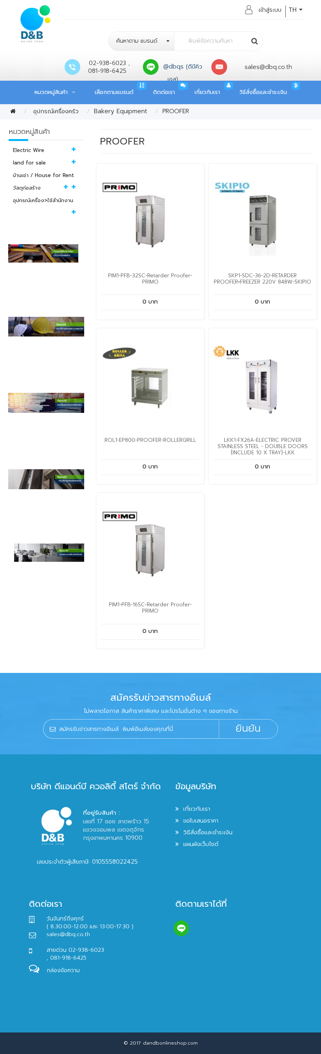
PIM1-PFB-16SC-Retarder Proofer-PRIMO (150, 608)
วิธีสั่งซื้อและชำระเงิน (263, 92)
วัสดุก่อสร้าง (27, 188)
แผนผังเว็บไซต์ (200, 844)
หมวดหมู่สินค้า (53, 92)
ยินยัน (248, 728)
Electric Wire (28, 150)
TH (294, 9)
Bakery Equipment (120, 111)
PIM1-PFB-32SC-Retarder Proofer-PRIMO (150, 279)
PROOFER (175, 111)
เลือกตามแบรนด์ (114, 92)
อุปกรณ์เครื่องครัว (55, 111)
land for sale (29, 162)
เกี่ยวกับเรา (207, 92)
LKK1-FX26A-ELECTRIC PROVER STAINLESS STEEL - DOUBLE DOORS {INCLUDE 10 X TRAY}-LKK (263, 446)
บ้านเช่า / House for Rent (43, 175)
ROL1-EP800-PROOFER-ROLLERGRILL (150, 440)
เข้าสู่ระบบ (270, 9)
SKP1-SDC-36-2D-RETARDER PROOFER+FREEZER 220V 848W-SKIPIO (262, 279)
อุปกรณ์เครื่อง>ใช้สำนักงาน (43, 200)
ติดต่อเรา (164, 92)
